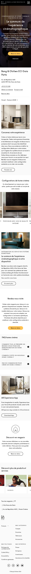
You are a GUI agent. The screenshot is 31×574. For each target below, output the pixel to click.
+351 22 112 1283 (5, 86)
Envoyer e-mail (18, 89)
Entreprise (23, 551)
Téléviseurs (23, 535)
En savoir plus (10, 284)
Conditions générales (8, 559)
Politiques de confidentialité (8, 548)
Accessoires (23, 539)
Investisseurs (23, 554)
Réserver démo (17, 54)
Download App (10, 415)
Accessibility (8, 556)
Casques (23, 528)
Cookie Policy (8, 552)
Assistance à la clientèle (23, 558)
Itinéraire (17, 59)
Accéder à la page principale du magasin (13, 3)
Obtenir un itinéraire (7, 89)
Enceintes (23, 532)
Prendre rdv (9, 170)
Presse (23, 547)
